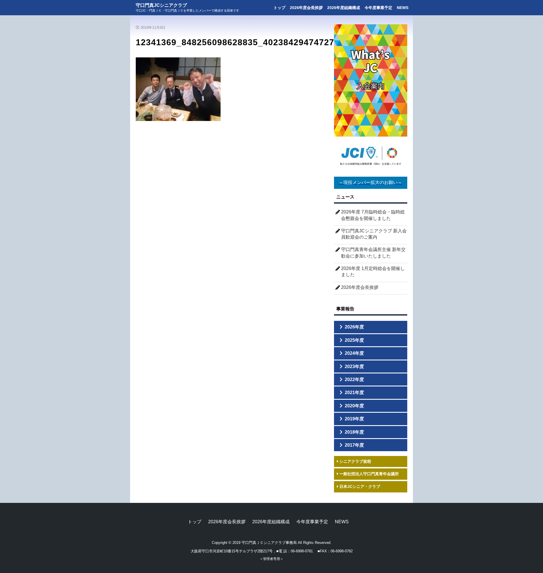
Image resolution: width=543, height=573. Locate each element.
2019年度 (354, 418)
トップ (279, 7)
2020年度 (354, 405)
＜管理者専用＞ (271, 559)
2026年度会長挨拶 (306, 7)
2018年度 (354, 432)
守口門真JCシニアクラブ (161, 5)
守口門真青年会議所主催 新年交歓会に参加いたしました (373, 252)
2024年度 (354, 353)
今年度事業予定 (378, 7)
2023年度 (354, 366)
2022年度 (354, 379)
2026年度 (354, 327)
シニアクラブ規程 (354, 461)
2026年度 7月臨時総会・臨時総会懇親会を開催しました (373, 214)
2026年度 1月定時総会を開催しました (373, 271)
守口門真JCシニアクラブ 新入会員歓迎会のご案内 (374, 233)
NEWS (402, 7)
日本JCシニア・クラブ (359, 486)
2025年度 (354, 340)
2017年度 (354, 445)
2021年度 (354, 392)
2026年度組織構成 (343, 7)
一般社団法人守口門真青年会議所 (368, 474)
